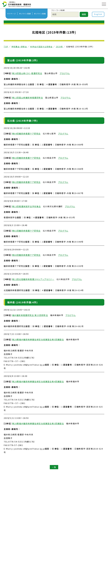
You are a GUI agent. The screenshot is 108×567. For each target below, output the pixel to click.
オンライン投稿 (40, 13)
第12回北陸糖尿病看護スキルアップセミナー (33, 279)
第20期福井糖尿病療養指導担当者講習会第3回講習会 (38, 423)
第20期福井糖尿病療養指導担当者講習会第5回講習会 (38, 339)
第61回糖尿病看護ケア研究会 (26, 230)
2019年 (59, 46)
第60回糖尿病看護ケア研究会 (26, 255)
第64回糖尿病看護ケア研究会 (26, 133)
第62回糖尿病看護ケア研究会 (26, 182)
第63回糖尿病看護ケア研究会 (26, 157)
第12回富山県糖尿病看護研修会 (27, 97)
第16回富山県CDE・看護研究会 (27, 73)
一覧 (54, 467)
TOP (6, 46)
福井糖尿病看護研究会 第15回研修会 (30, 315)
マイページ (11, 13)
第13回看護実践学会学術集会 (26, 206)
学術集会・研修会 (19, 46)
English (98, 14)
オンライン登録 (25, 13)
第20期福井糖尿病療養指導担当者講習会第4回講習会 (38, 381)
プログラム (65, 73)
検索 (84, 14)
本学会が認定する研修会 (41, 46)
